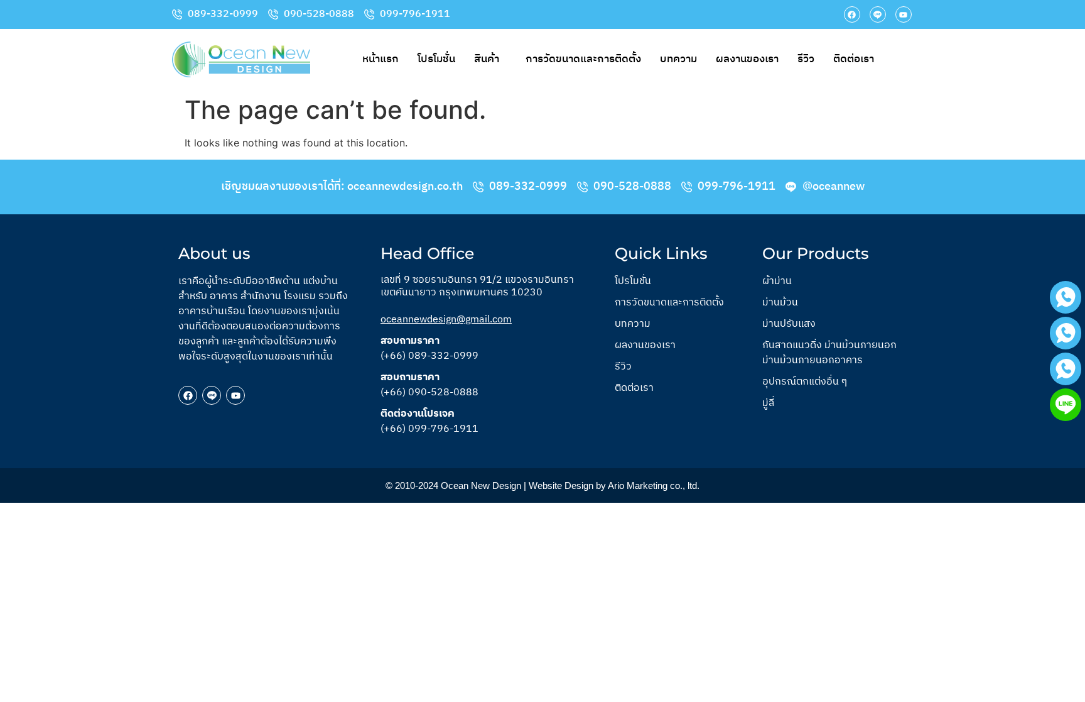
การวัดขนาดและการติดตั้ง (583, 59)
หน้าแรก (380, 59)
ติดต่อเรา (853, 59)
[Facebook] (852, 14)
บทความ (678, 59)
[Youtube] (903, 14)
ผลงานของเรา (747, 59)
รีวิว (805, 59)
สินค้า (486, 59)
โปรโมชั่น (436, 59)
